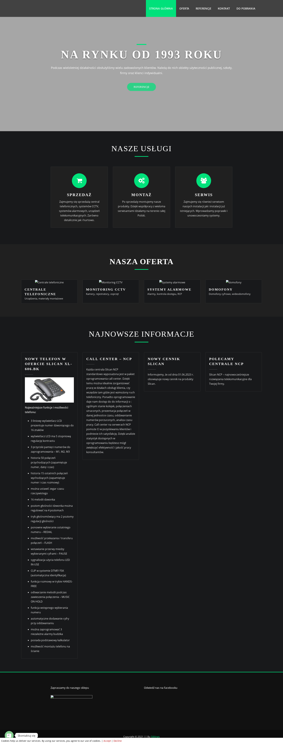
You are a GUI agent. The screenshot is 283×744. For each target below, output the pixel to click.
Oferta (184, 8)
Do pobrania (245, 8)
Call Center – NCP (109, 359)
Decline (117, 740)
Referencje (203, 8)
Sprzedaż (79, 195)
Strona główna (161, 8)
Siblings (155, 736)
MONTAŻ (141, 195)
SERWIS (204, 195)
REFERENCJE (141, 84)
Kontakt (224, 8)
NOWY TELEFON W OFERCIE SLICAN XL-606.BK (48, 364)
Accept (107, 740)
